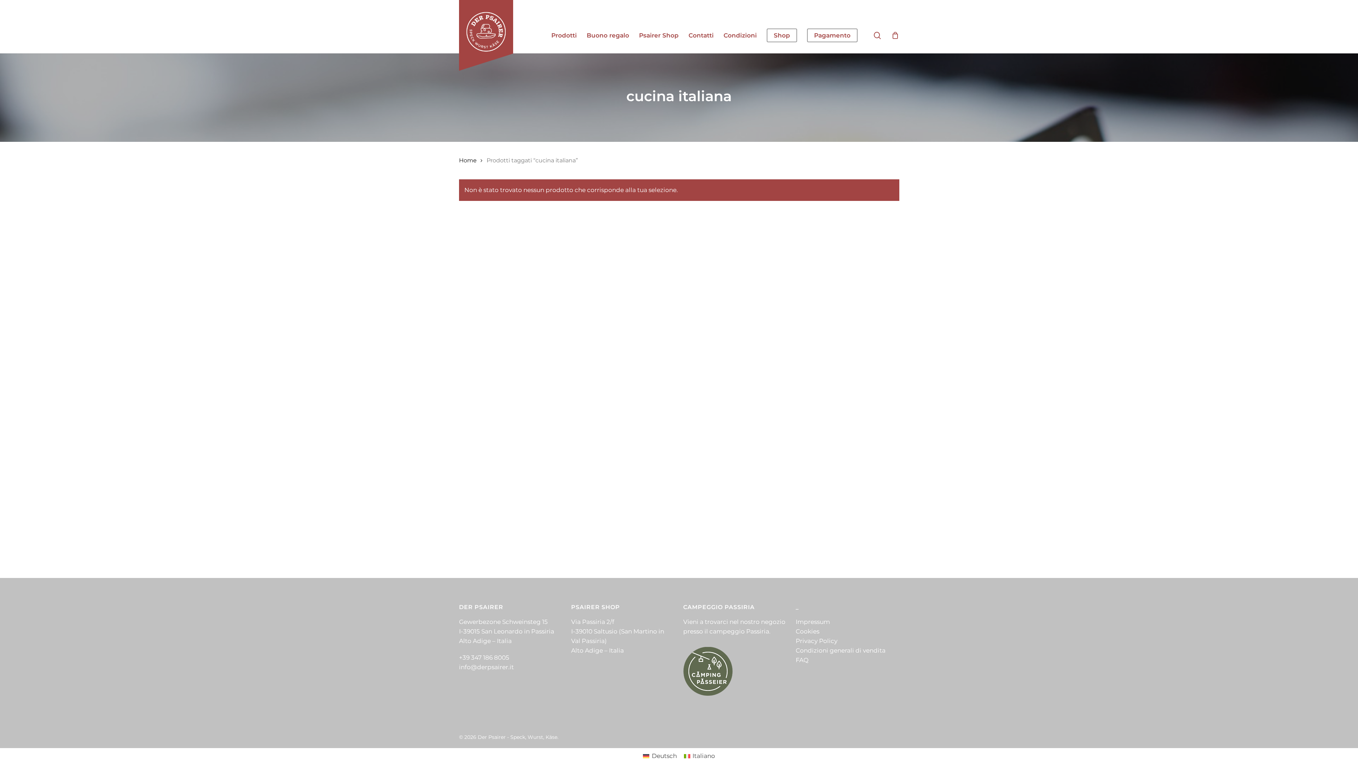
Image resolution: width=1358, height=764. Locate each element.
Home (468, 160)
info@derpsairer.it (486, 667)
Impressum (813, 621)
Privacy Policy (816, 640)
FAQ (802, 660)
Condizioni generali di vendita (841, 650)
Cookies (807, 631)
